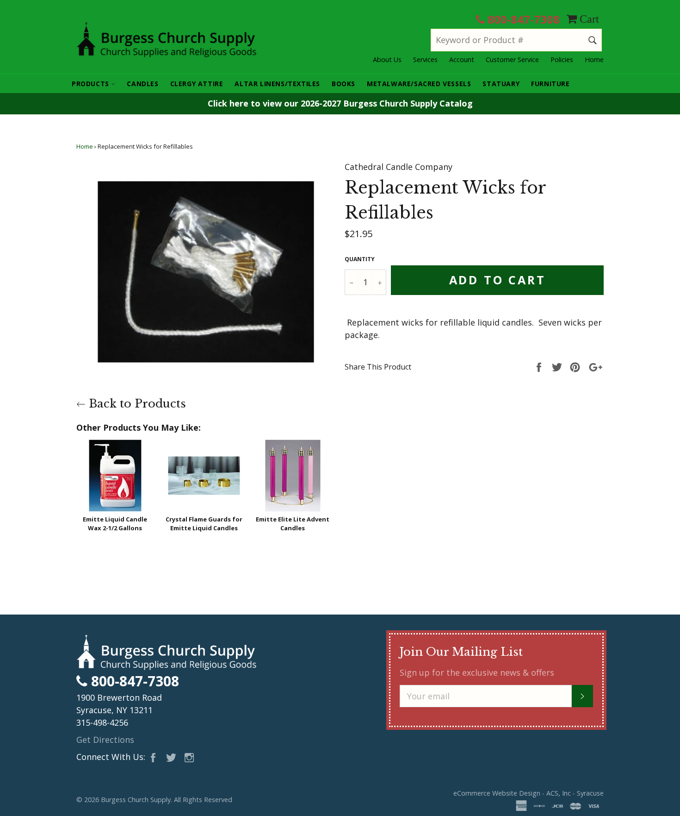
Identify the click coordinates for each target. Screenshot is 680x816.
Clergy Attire (196, 83)
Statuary (500, 83)
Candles (142, 83)
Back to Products (136, 403)
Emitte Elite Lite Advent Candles (292, 524)
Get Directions (105, 739)
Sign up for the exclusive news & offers (477, 672)
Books (343, 83)
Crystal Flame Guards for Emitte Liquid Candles (204, 524)
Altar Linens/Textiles (277, 83)
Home (594, 59)
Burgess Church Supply (136, 799)
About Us (387, 59)
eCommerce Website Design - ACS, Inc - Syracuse (528, 793)
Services (425, 59)
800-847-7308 (522, 19)
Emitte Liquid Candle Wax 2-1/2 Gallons (115, 524)
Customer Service (512, 59)
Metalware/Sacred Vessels (419, 83)
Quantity (360, 259)
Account (461, 59)
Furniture (550, 83)
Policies (561, 59)
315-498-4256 (102, 722)
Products (91, 83)
